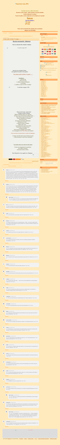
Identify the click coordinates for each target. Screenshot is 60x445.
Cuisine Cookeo (43, 128)
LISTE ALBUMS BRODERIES (46, 108)
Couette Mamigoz (44, 137)
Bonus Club (43, 139)
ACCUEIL (5, 33)
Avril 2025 (43, 94)
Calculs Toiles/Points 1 (44, 169)
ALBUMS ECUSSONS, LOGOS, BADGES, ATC (48, 105)
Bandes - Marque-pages (45, 126)
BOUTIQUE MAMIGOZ (44, 130)
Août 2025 (43, 90)
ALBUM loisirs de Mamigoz (45, 156)
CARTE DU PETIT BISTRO (45, 106)
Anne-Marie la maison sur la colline (46, 171)
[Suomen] (52, 54)
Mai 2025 (42, 93)
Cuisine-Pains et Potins (45, 119)
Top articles (21, 438)
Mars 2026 (43, 85)
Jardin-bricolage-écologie (45, 122)
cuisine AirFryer (43, 152)
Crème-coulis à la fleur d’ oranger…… (12, 39)
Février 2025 (43, 95)
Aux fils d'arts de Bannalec (45, 172)
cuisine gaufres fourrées (45, 155)
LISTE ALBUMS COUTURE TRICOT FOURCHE (48, 109)
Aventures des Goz (44, 127)
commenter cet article (35, 161)
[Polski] (47, 54)
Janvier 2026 (43, 86)
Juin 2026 (43, 82)
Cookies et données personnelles (43, 438)
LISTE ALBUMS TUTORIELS (45, 112)
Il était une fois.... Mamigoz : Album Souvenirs (48, 107)
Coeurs (42, 124)
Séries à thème (43, 147)
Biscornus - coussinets (44, 133)
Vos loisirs (42, 135)
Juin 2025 (43, 92)
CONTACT (11, 33)
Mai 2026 (42, 83)
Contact (42, 40)
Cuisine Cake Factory (44, 146)
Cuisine (42, 120)
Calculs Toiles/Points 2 (44, 170)
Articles (42, 125)
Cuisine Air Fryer (43, 143)
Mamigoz (9, 438)
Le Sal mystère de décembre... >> (27, 162)
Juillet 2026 (43, 81)
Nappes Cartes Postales (45, 131)
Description (43, 37)
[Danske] (50, 54)
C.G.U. (36, 438)
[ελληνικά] (43, 54)
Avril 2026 (43, 84)
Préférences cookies (53, 438)
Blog (42, 35)
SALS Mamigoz (43, 118)
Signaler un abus (31, 438)
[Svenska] (55, 54)
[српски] (45, 54)
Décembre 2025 (44, 87)
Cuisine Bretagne (44, 129)
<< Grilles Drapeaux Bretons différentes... (15, 162)
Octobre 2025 (43, 89)
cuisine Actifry (43, 148)
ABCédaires (43, 141)
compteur (41, 100)
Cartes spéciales (44, 140)
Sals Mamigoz (43, 149)
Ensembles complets (44, 136)
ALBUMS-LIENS (43, 142)
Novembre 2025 (44, 88)
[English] (43, 49)
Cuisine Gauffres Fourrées (45, 153)
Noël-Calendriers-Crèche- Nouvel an (47, 123)
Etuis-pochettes (43, 138)
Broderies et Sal (43, 121)
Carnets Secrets (43, 144)
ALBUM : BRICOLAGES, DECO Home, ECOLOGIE (49, 104)
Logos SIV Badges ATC (45, 134)
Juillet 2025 (43, 91)
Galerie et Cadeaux (44, 117)
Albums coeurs (43, 150)
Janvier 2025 (43, 96)
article (42, 151)
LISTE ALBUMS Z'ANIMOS (45, 113)
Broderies (42, 132)
